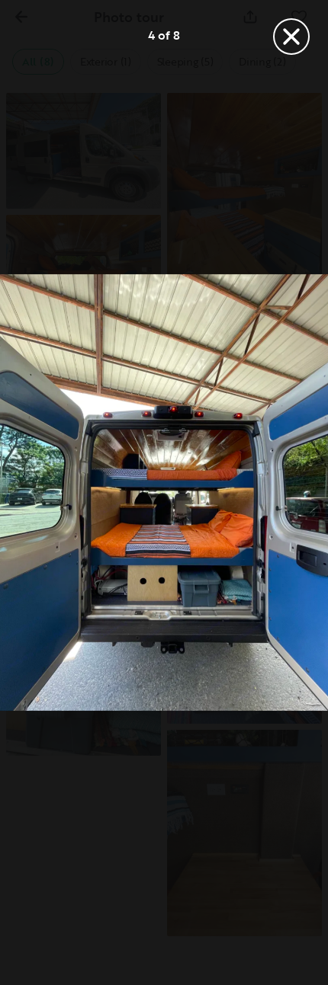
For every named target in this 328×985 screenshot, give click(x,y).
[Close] (291, 36)
